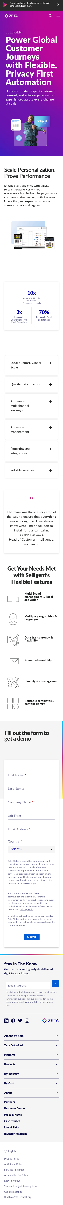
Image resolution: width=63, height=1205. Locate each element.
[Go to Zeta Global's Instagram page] (27, 1020)
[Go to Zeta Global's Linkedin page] (6, 1020)
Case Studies (12, 1121)
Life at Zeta (11, 1127)
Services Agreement (14, 1170)
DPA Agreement (12, 1181)
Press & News (13, 1114)
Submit (31, 937)
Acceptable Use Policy (16, 1175)
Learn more (26, 6)
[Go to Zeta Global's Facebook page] (13, 1020)
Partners (9, 1102)
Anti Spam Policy (13, 1164)
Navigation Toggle (58, 16)
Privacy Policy (27, 909)
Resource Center (14, 1108)
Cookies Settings (13, 1192)
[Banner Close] (58, 5)
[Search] (50, 16)
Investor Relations (15, 1133)
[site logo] (11, 16)
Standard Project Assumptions (20, 1186)
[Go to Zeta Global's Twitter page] (20, 1020)
